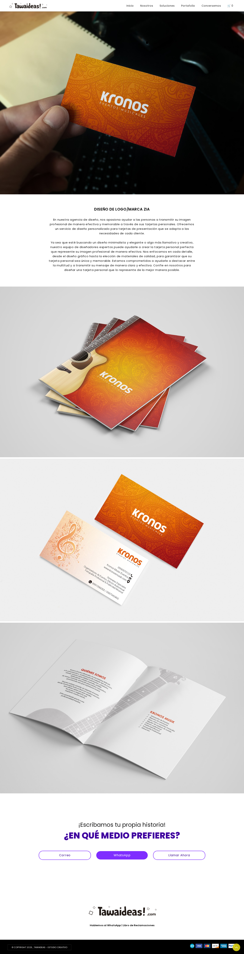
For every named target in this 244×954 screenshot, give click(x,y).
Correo (65, 855)
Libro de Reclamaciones (138, 925)
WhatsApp (122, 855)
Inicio (130, 6)
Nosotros (146, 6)
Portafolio (188, 6)
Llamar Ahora (179, 855)
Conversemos (211, 6)
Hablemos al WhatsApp (105, 925)
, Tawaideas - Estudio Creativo (50, 947)
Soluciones (167, 6)
